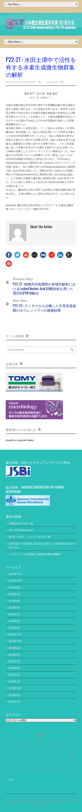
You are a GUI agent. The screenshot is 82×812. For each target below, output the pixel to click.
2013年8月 (14, 695)
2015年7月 (14, 594)
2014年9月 (14, 648)
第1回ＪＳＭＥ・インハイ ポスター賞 (29, 536)
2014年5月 (14, 668)
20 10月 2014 (27, 82)
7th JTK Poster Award (21, 530)
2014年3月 (14, 681)
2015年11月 (15, 574)
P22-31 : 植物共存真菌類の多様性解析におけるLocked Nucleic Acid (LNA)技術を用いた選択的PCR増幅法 (44, 288)
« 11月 (9, 779)
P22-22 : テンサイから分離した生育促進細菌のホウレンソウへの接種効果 (44, 307)
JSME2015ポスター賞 (21, 523)
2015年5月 (14, 607)
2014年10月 (15, 641)
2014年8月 (14, 654)
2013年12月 (15, 688)
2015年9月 (14, 587)
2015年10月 (15, 580)
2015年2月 (14, 627)
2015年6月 (14, 601)
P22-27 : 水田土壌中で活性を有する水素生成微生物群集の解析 (41, 67)
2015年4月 (14, 614)
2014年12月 (15, 634)
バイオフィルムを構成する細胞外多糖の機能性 (35, 554)
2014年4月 (14, 674)
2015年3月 (14, 621)
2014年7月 (14, 661)
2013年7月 (14, 701)
